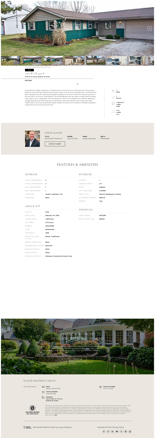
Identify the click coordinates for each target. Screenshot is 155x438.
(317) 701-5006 (72, 138)
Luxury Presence (65, 427)
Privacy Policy (118, 427)
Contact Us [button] (77, 359)
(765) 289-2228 (51, 393)
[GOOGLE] (125, 431)
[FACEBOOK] (103, 431)
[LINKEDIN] (112, 431)
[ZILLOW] (130, 431)
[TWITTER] (121, 431)
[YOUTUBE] (117, 431)
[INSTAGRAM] (108, 431)
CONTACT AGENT (55, 144)
